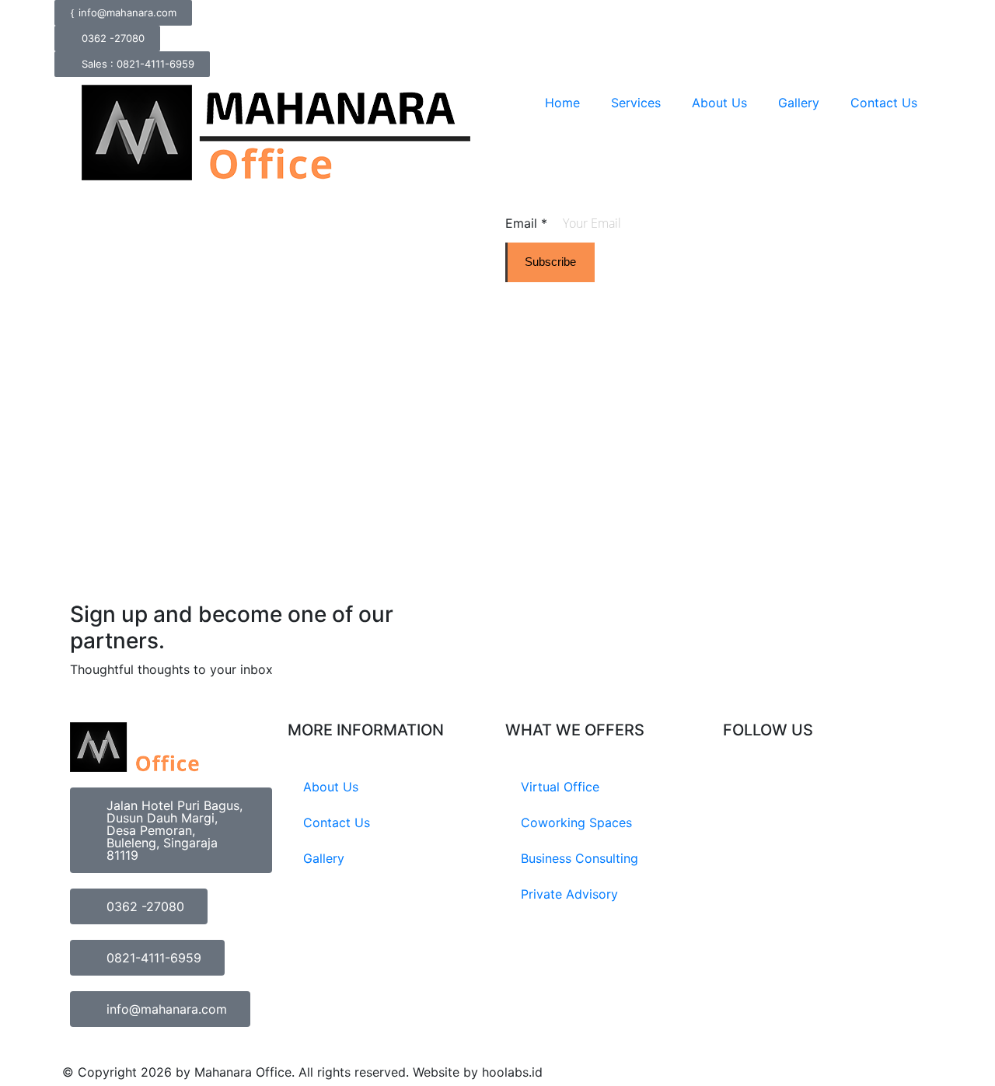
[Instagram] (742, 788)
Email (526, 223)
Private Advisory (569, 894)
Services (636, 102)
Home (562, 102)
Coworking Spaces (576, 822)
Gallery (798, 102)
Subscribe (550, 261)
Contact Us (883, 102)
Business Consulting (579, 858)
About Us (719, 102)
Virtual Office (560, 786)
